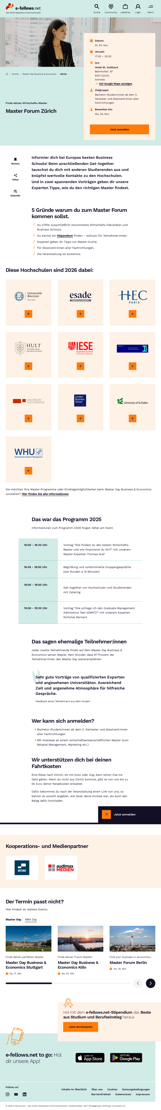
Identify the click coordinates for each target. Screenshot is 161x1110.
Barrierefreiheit (101, 1094)
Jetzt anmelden (119, 129)
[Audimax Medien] (61, 868)
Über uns (97, 1089)
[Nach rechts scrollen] (150, 983)
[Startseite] (7, 74)
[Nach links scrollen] (138, 983)
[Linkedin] (24, 1094)
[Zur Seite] (28, 314)
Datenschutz (123, 1094)
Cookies (112, 1089)
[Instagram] (7, 1094)
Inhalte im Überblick (74, 1089)
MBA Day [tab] (31, 919)
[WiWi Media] (22, 868)
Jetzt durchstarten (80, 1026)
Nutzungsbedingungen (136, 1089)
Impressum (143, 1094)
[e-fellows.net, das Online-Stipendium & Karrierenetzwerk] (23, 8)
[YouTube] (16, 1094)
